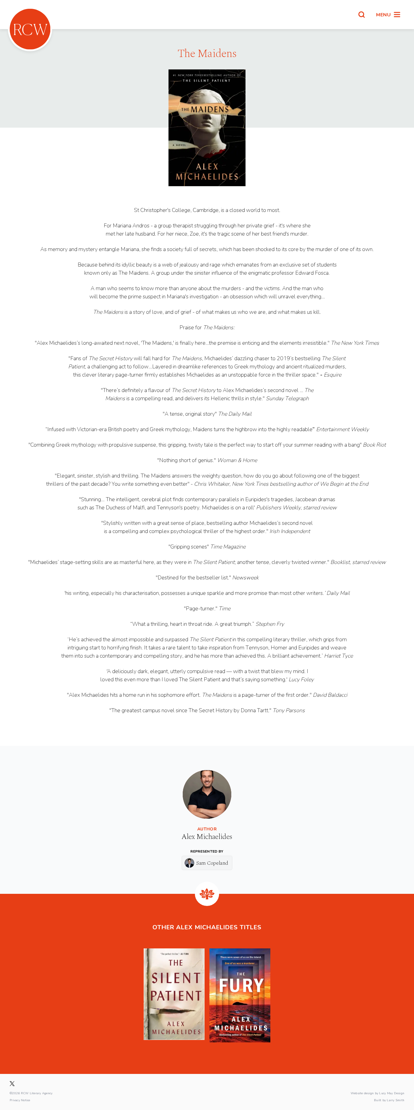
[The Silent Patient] (174, 995)
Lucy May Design (391, 1093)
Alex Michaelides (207, 836)
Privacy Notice (20, 1100)
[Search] (361, 14)
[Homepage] (30, 29)
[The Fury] (240, 995)
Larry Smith (395, 1100)
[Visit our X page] (12, 1083)
